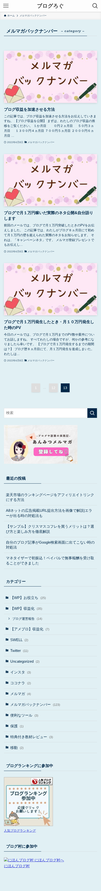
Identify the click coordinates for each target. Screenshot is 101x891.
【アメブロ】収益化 (29, 629)
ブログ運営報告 (27, 619)
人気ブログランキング (20, 830)
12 (53, 388)
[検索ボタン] (95, 6)
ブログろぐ (50, 6)
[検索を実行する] (92, 413)
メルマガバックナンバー (35, 705)
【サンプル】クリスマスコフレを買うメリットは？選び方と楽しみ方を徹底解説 (50, 529)
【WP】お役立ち (28, 598)
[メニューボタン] (6, 6)
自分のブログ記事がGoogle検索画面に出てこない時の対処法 (50, 544)
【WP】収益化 (26, 608)
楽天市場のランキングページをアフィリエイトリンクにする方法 (50, 497)
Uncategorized (24, 661)
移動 (17, 748)
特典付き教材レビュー (31, 737)
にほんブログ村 (17, 866)
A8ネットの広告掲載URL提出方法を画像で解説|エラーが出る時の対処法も (49, 513)
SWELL (19, 640)
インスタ (20, 672)
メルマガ (20, 694)
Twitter (19, 651)
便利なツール (24, 715)
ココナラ (20, 683)
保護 (17, 726)
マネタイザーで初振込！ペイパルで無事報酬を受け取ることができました (50, 560)
